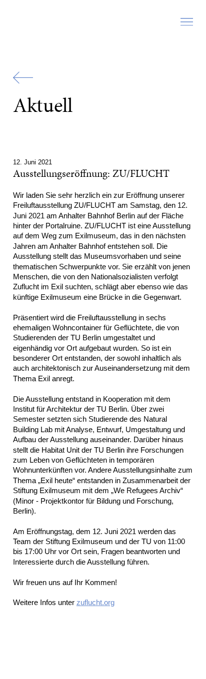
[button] (186, 24)
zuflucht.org (95, 602)
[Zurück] (23, 77)
